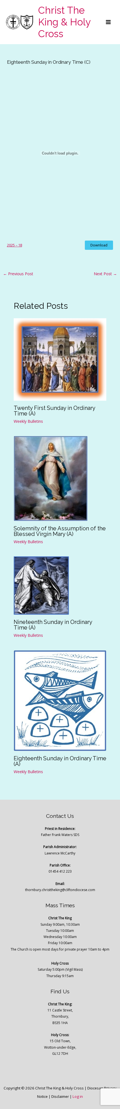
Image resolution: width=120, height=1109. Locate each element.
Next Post (105, 273)
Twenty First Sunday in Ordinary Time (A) (54, 411)
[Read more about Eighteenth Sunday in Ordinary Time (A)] (60, 700)
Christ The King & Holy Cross (64, 21)
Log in (78, 1096)
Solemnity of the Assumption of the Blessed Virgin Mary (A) (60, 531)
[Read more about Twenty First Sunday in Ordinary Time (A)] (60, 359)
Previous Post (18, 273)
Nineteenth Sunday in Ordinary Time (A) (53, 625)
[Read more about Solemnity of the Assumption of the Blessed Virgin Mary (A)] (51, 478)
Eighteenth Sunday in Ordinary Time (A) (60, 761)
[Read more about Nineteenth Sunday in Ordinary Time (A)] (41, 585)
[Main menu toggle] (108, 22)
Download (98, 245)
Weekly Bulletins (28, 421)
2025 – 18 (14, 245)
